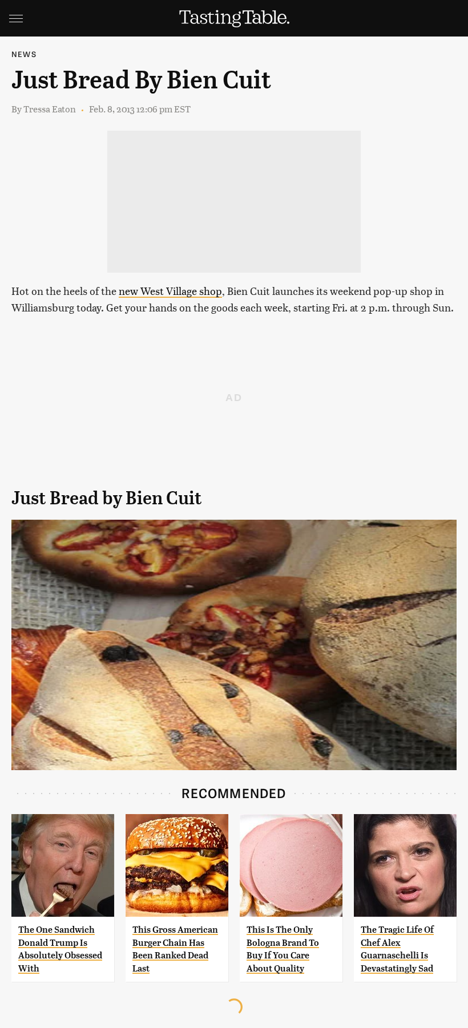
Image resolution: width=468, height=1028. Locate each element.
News (24, 54)
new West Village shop (170, 291)
